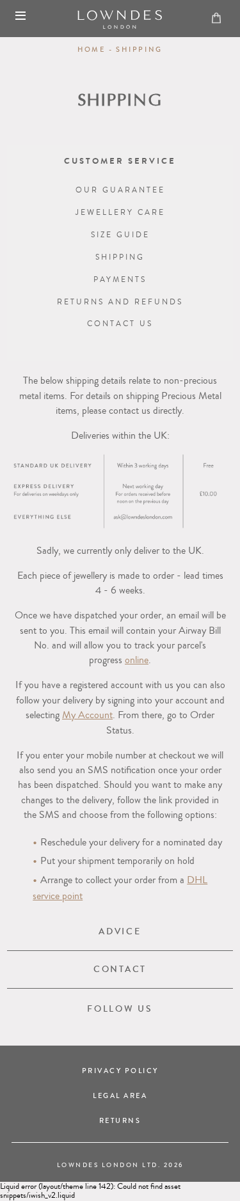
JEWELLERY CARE (120, 212)
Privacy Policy (120, 1071)
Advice (120, 931)
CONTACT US (120, 323)
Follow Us (119, 1009)
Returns (120, 1121)
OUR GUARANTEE (120, 190)
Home (91, 49)
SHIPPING (120, 257)
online (136, 660)
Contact (120, 969)
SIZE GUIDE (120, 235)
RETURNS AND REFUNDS (120, 302)
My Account (87, 715)
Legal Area (120, 1096)
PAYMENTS (120, 279)
